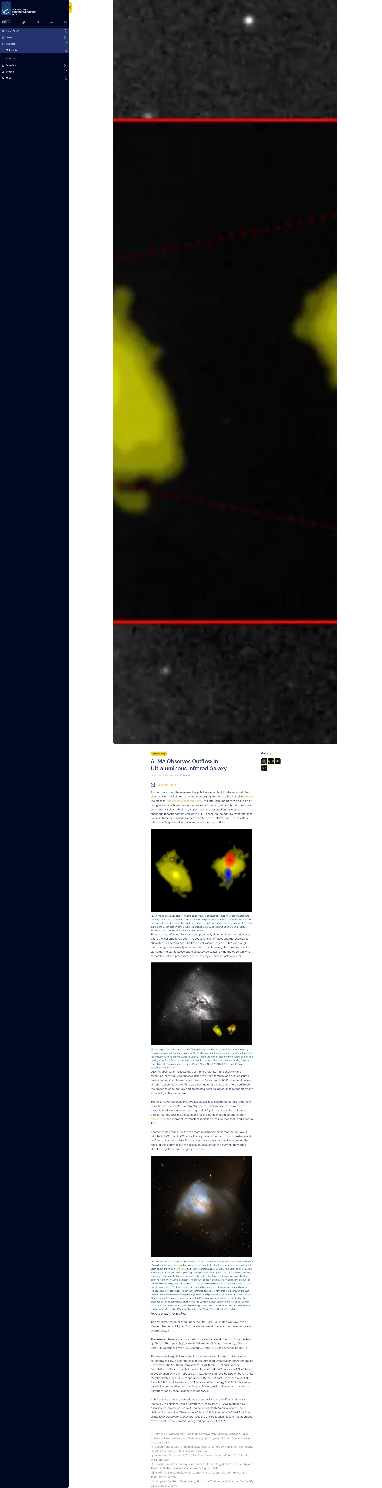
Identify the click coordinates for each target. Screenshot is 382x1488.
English (4, 22)
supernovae (158, 1118)
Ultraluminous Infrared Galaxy (184, 800)
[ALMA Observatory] (34, 8)
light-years (180, 1269)
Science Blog (159, 753)
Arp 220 (248, 796)
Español (8, 22)
